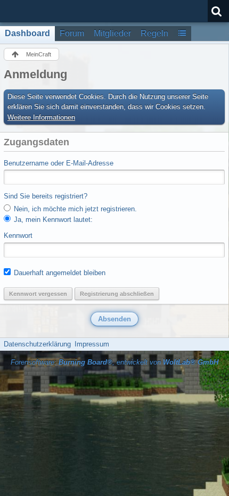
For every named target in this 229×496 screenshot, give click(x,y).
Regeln (154, 33)
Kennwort (18, 235)
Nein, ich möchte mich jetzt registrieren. (74, 209)
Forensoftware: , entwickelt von (114, 362)
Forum (72, 33)
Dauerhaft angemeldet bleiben (58, 273)
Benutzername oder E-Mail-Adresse (58, 163)
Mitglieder (112, 33)
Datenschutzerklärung (37, 344)
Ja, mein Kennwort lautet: (52, 220)
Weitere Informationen (41, 117)
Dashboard (27, 33)
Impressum (92, 344)
